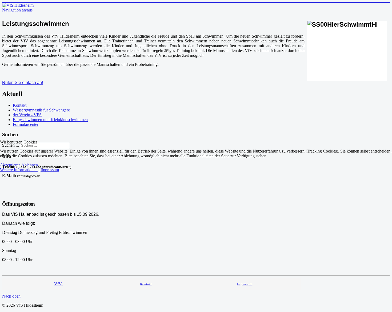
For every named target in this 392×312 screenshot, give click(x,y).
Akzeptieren (10, 165)
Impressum (50, 169)
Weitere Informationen (19, 169)
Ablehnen (29, 165)
